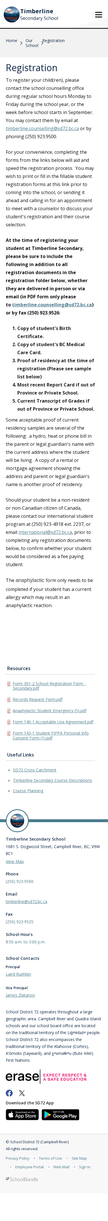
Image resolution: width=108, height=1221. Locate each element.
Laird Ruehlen (18, 974)
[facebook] (9, 1093)
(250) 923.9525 (19, 921)
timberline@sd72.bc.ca (26, 901)
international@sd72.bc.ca (45, 532)
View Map (15, 861)
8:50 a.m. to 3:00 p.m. (26, 942)
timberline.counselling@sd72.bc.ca (42, 128)
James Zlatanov (20, 995)
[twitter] (21, 1093)
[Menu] (98, 15)
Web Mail (61, 1166)
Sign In (84, 1166)
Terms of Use (50, 1158)
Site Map (79, 1158)
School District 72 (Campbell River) (39, 1141)
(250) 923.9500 (19, 881)
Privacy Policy (17, 1158)
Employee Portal (29, 1166)
